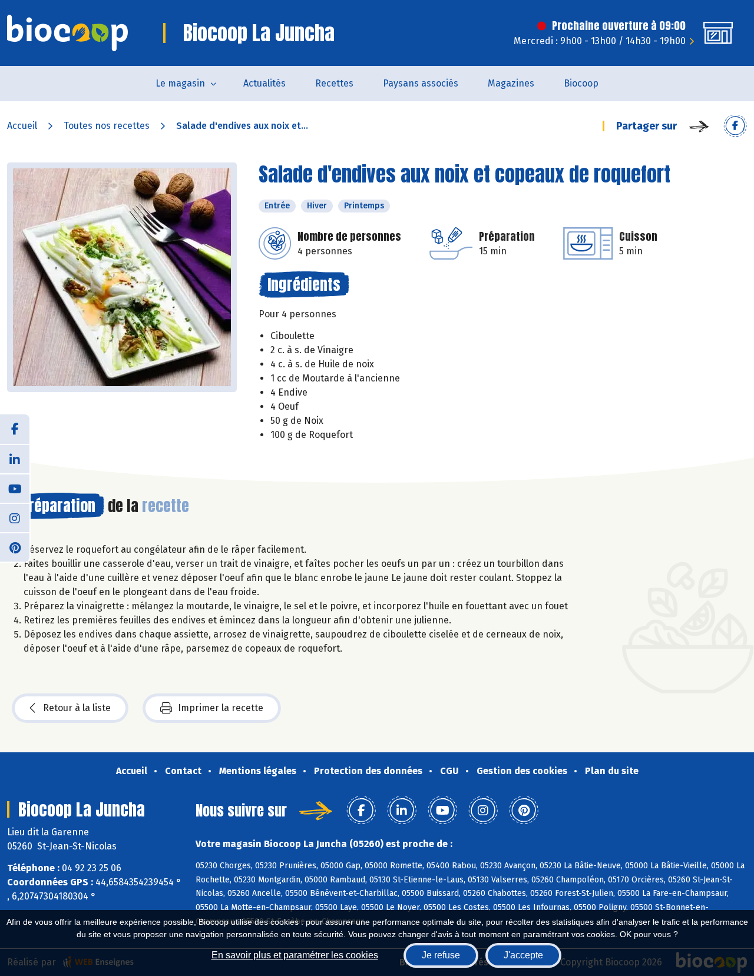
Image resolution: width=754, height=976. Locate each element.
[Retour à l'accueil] (67, 33)
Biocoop (581, 83)
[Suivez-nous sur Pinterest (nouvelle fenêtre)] (14, 547)
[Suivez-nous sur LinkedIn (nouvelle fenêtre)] (14, 458)
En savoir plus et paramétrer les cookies (294, 955)
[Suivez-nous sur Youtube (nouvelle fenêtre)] (14, 488)
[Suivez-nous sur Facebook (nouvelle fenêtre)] (14, 429)
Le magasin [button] (180, 83)
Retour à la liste (77, 707)
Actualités (264, 83)
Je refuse (441, 955)
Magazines (511, 83)
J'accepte (523, 955)
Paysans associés (420, 83)
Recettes (334, 83)
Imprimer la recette (220, 707)
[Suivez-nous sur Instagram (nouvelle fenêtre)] (14, 517)
